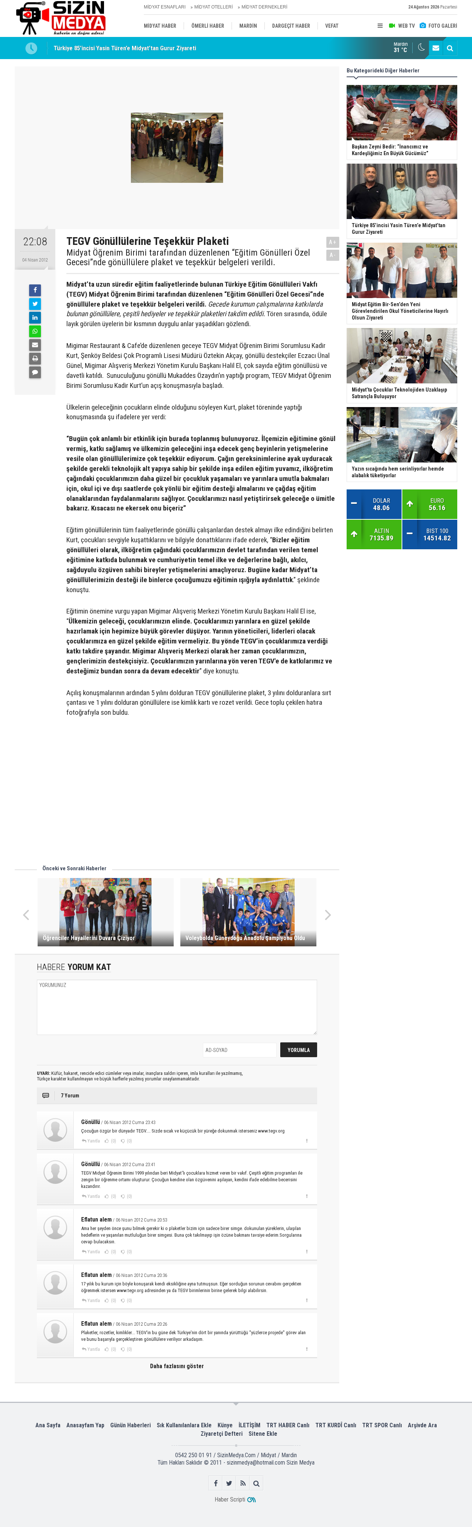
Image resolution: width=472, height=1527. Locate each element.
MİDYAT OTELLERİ (213, 7)
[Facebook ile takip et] (215, 1483)
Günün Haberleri (130, 1425)
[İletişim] (436, 48)
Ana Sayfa (47, 1425)
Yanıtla (93, 1141)
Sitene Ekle (263, 1433)
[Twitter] (35, 304)
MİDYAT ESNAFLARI (164, 7)
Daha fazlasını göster (177, 1366)
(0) (113, 1141)
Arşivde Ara (422, 1425)
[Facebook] (35, 290)
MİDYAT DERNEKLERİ (264, 7)
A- (333, 255)
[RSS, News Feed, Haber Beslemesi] (243, 1483)
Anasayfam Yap (85, 1425)
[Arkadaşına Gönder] (35, 345)
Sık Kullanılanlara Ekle (184, 1425)
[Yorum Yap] (35, 372)
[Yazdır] (35, 359)
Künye (225, 1425)
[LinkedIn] (35, 318)
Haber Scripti (230, 1499)
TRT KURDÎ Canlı (335, 1425)
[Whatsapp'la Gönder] (35, 331)
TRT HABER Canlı (287, 1425)
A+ (333, 242)
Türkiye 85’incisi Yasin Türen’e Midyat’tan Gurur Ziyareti (124, 45)
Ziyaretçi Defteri (222, 1433)
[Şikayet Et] (306, 1140)
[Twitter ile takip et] (229, 1483)
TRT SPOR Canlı (382, 1425)
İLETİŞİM (249, 1425)
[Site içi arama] (450, 48)
